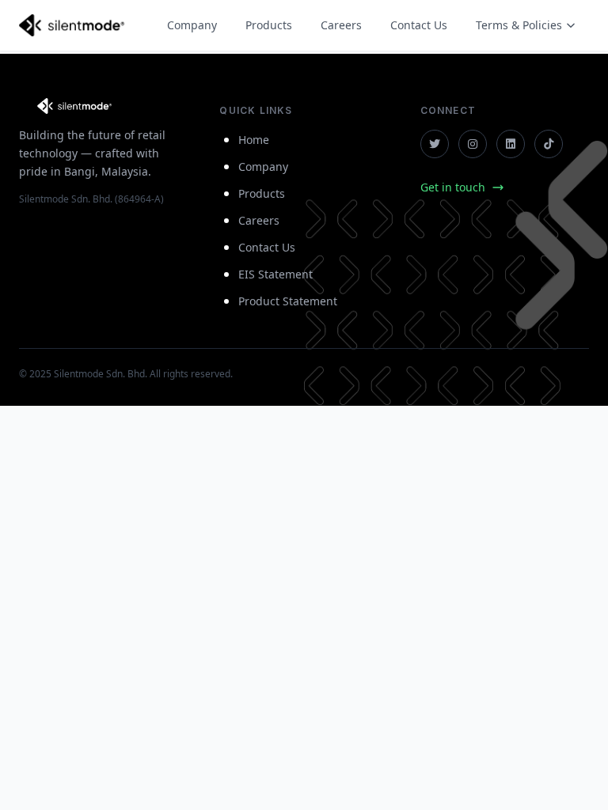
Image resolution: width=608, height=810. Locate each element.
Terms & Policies (519, 24)
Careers (341, 24)
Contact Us (418, 24)
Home (253, 139)
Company (192, 24)
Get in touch (452, 187)
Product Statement (287, 300)
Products (268, 24)
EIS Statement (275, 274)
